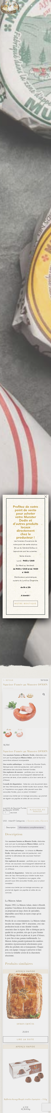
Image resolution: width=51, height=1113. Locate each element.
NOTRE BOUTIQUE (26, 603)
